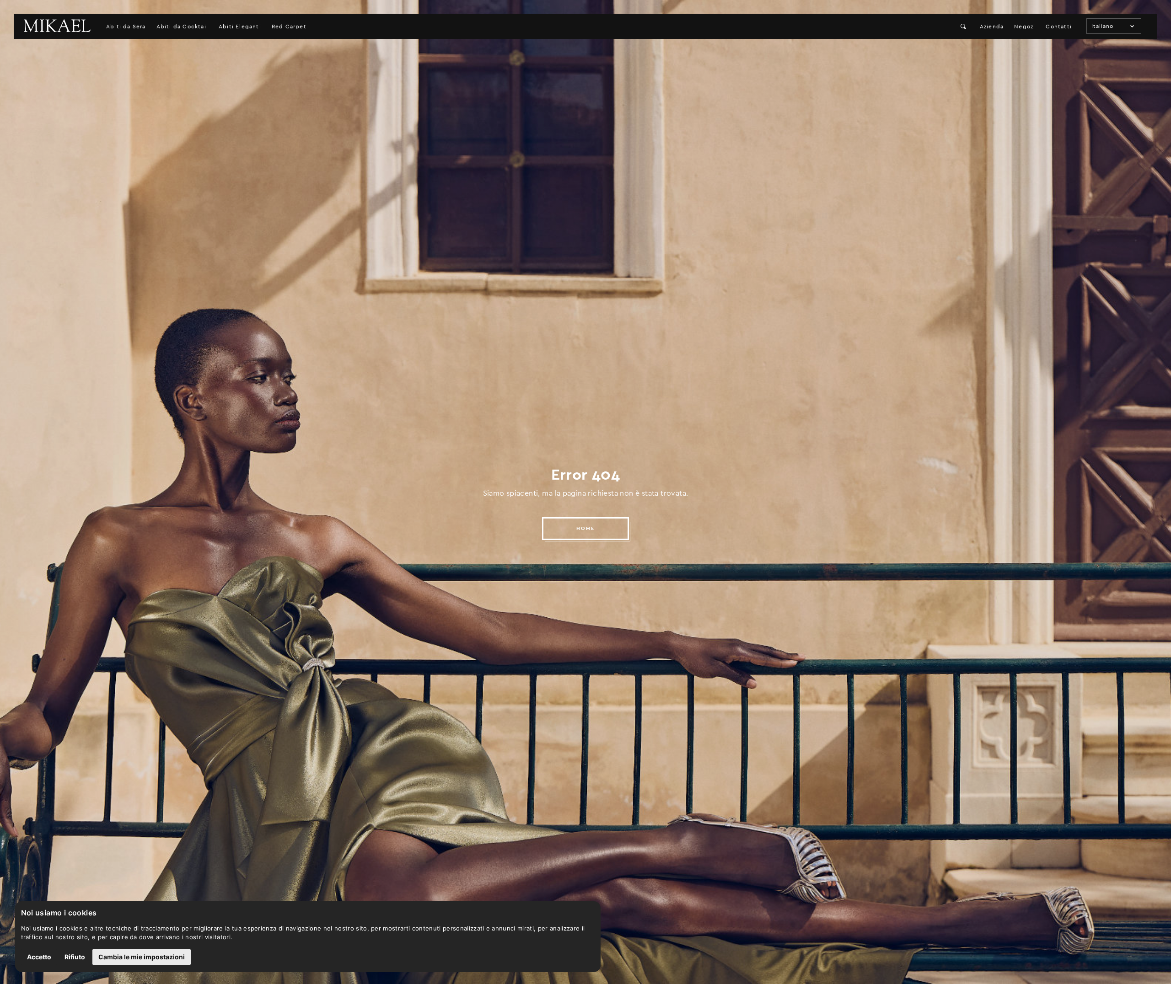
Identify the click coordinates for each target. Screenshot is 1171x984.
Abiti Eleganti (240, 26)
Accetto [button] (39, 957)
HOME (585, 528)
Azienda (992, 26)
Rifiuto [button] (74, 957)
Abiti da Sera (126, 26)
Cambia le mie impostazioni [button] (141, 957)
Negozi (1024, 26)
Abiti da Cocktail (182, 26)
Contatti (1059, 26)
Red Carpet (289, 26)
